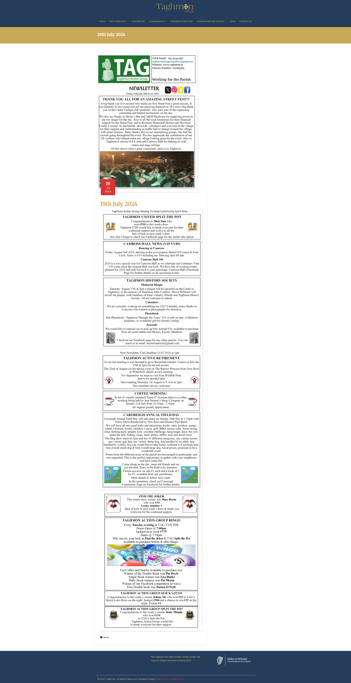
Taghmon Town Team (182, 21)
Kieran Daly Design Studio (170, 679)
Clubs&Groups (157, 21)
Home (102, 21)
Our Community (118, 21)
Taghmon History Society (210, 21)
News (232, 21)
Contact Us (246, 21)
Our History (138, 21)
